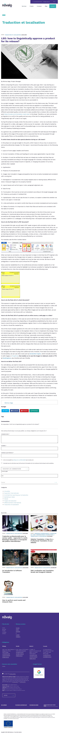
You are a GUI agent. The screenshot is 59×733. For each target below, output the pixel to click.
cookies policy (23, 681)
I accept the (10, 673)
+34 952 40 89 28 (6, 655)
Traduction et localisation (13, 34)
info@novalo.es (46, 1)
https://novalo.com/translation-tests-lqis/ (17, 114)
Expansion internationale (11, 493)
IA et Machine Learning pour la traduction (16, 495)
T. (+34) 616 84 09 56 (37, 1)
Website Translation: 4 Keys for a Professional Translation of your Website (42, 540)
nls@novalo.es (33, 658)
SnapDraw (15, 356)
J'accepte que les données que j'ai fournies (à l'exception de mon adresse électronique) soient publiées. (28, 463)
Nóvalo (6, 499)
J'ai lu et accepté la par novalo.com (18, 460)
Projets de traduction (10, 501)
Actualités (7, 491)
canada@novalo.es (47, 656)
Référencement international (12, 502)
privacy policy (13, 673)
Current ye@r (4, 472)
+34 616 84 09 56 (6, 653)
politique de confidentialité (19, 460)
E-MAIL (3, 666)
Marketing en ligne (9, 497)
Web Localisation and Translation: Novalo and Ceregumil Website (42, 571)
